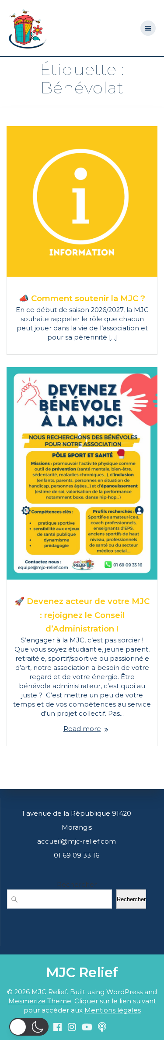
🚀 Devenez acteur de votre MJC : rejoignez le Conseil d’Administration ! (82, 615)
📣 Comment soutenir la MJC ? (82, 298)
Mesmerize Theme (39, 1001)
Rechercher (77, 884)
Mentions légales (112, 1010)
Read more (82, 729)
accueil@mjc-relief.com (76, 841)
